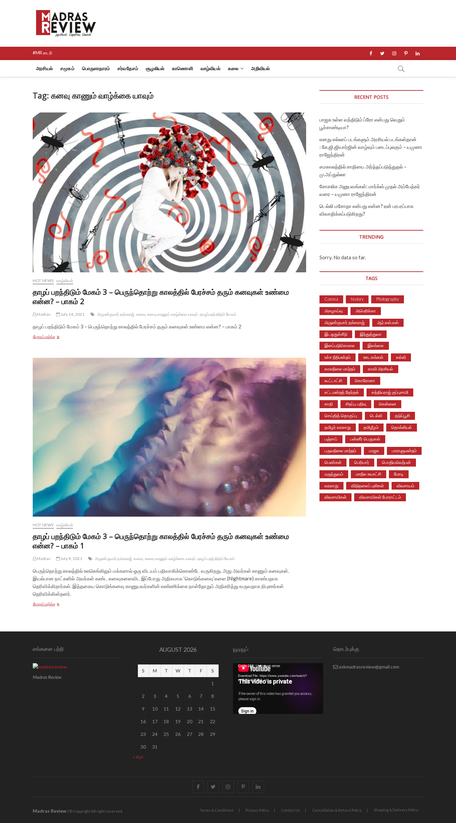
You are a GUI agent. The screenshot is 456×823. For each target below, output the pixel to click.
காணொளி (182, 68)
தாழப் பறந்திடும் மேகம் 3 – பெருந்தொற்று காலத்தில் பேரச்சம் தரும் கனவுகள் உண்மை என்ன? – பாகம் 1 (161, 540)
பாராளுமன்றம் (404, 450)
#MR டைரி (42, 52)
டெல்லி (376, 415)
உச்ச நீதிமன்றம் (337, 357)
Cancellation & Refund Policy (337, 810)
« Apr (138, 757)
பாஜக (374, 450)
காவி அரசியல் (380, 368)
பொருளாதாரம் (96, 68)
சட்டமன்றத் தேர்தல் (341, 392)
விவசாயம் (405, 485)
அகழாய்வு (333, 310)
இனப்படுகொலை (339, 345)
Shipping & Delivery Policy (396, 810)
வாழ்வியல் (210, 68)
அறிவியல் (260, 68)
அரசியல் (44, 68)
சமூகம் (67, 68)
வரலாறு (331, 485)
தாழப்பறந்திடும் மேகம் (218, 314)
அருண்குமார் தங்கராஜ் (115, 314)
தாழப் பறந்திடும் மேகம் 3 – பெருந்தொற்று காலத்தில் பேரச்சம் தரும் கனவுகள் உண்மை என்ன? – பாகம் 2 (161, 296)
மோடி (399, 474)
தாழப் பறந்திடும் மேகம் (216, 558)
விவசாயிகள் (335, 497)
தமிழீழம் (371, 427)
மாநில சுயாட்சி (368, 474)
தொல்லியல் (401, 427)
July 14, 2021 (72, 314)
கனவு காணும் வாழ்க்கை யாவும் (172, 314)
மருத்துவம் (333, 474)
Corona (331, 299)
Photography (387, 299)
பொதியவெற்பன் (396, 462)
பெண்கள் (332, 462)
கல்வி (401, 357)
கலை (233, 68)
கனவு (141, 314)
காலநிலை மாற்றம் (339, 368)
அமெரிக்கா (366, 310)
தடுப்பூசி (402, 415)
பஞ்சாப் (330, 439)
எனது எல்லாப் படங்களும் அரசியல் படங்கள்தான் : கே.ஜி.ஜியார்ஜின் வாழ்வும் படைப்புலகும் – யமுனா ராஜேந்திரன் (370, 147)
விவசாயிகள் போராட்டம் (380, 497)
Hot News (43, 280)
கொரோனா (365, 380)
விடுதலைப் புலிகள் (367, 485)
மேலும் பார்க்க (55, 337)
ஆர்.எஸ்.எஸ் (388, 322)
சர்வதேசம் (128, 68)
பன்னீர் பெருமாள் (365, 439)
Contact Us (290, 810)
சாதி (328, 403)
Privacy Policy (257, 810)
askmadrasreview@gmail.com (368, 666)
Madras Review (49, 811)
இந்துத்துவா (371, 334)
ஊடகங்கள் (373, 357)
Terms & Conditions (217, 810)
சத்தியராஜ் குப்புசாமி (390, 392)
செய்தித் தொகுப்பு (340, 415)
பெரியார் (361, 462)
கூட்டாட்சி (333, 380)
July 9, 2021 (71, 558)
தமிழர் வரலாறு (337, 427)
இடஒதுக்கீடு (335, 334)
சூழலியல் (155, 68)
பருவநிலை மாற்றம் (340, 450)
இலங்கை (376, 345)
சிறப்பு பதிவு (356, 403)
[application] (278, 688)
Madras (43, 314)
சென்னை (387, 403)
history (357, 299)
